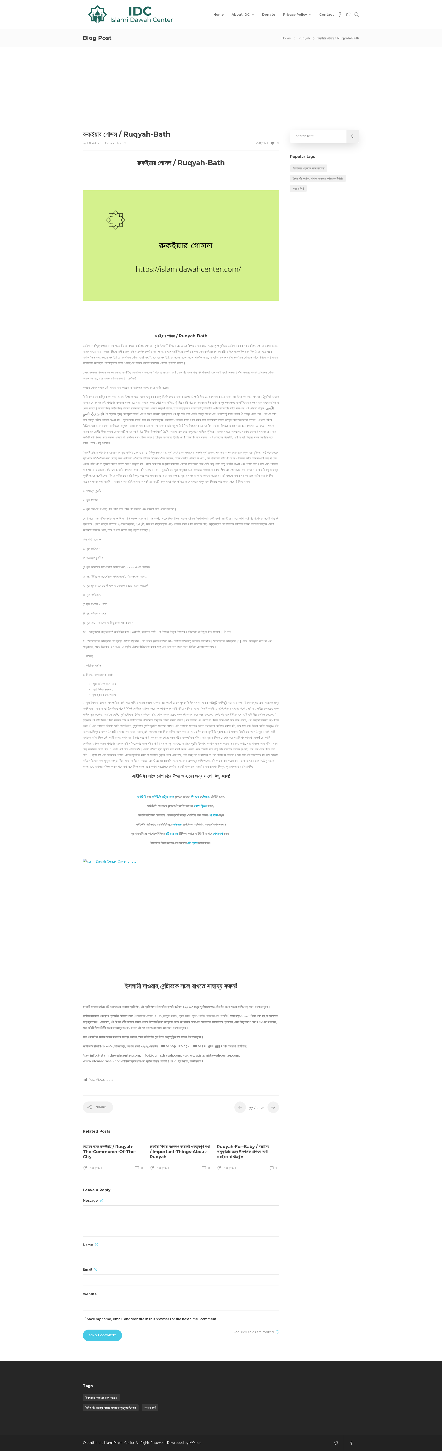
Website (90, 1294)
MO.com (195, 1443)
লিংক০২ (206, 797)
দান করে (177, 824)
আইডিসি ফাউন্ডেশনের (162, 797)
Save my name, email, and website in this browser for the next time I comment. (152, 1319)
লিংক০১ (195, 797)
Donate (268, 14)
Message (91, 1200)
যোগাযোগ (218, 833)
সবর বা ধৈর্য (298, 188)
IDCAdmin (94, 143)
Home (218, 14)
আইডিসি (141, 797)
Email (88, 1269)
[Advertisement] (221, 81)
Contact (326, 14)
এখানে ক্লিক (199, 806)
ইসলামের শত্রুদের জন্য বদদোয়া (309, 168)
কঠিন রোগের (172, 833)
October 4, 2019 (115, 143)
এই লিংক (213, 815)
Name (88, 1245)
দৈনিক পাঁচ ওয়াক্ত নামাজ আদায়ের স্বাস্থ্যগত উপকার (318, 178)
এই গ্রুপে (192, 843)
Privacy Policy (295, 14)
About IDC (241, 14)
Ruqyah (304, 38)
